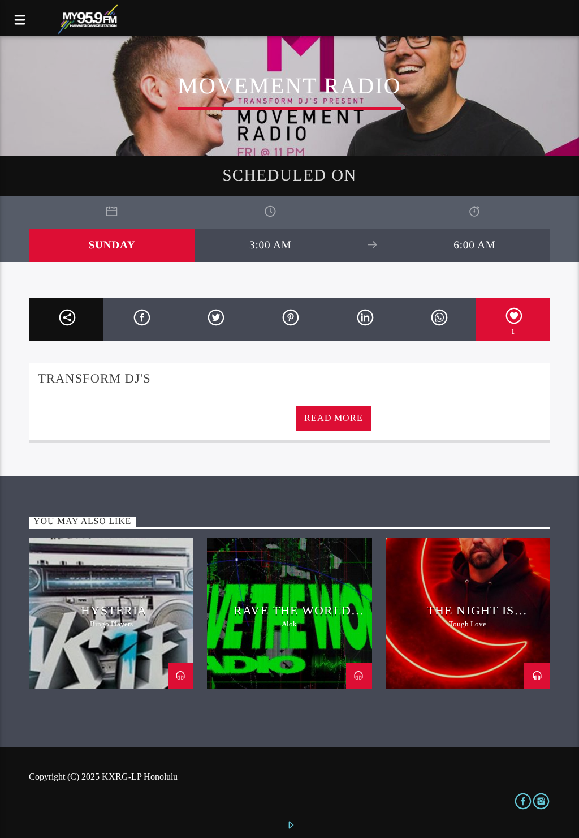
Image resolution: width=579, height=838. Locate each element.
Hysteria (114, 610)
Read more (333, 418)
